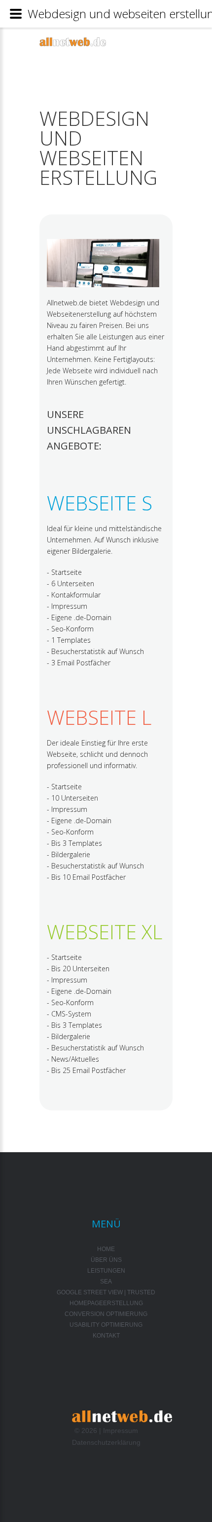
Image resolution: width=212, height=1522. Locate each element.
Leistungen (106, 1270)
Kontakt (106, 1335)
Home (106, 1249)
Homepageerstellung (106, 1303)
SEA (106, 1281)
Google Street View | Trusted (106, 1292)
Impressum (120, 1430)
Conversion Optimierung (106, 1314)
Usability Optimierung (106, 1324)
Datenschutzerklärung (106, 1442)
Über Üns (106, 1259)
